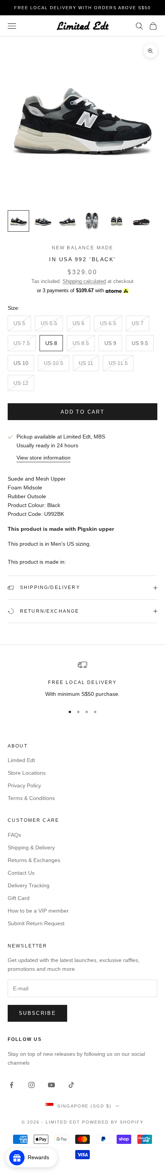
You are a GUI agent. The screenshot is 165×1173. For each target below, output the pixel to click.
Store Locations (27, 773)
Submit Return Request (36, 923)
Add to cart (82, 412)
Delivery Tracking (29, 885)
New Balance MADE (83, 247)
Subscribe (37, 1013)
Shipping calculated (84, 281)
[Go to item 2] (43, 221)
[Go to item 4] (92, 221)
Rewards (41, 1157)
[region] (82, 679)
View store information (43, 458)
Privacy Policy (24, 785)
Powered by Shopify (113, 1122)
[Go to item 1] (18, 221)
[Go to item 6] (141, 221)
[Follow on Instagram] (31, 1085)
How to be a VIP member (38, 911)
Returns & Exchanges (34, 860)
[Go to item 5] (116, 221)
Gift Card (19, 898)
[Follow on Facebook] (11, 1085)
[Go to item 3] (67, 221)
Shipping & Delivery (31, 847)
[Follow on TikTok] (71, 1085)
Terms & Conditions (31, 798)
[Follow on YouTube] (51, 1085)
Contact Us (21, 873)
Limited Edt (21, 760)
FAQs (14, 835)
